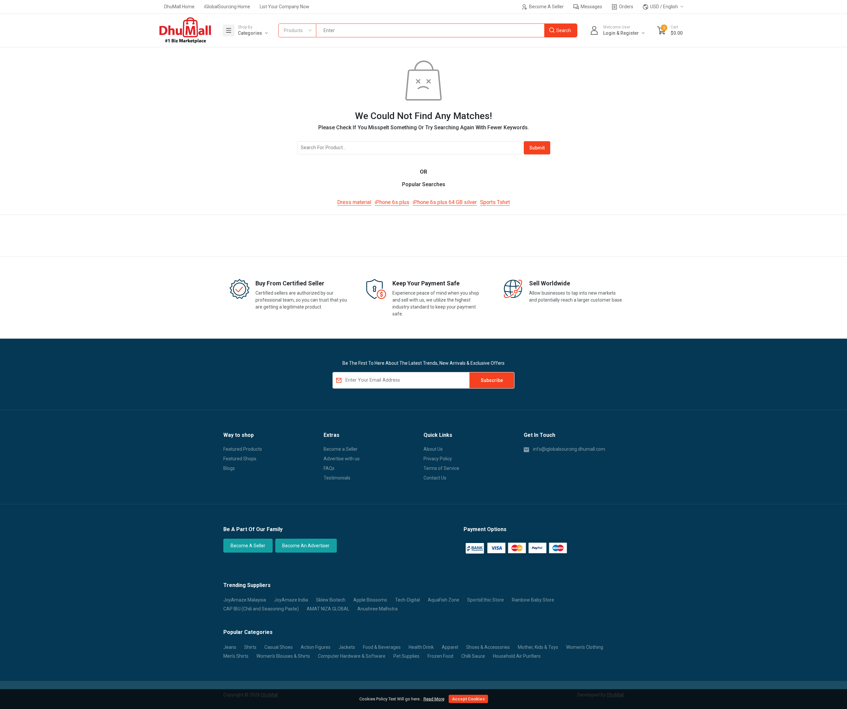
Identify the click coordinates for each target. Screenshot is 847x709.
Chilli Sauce (473, 656)
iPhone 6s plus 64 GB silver (445, 202)
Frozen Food (440, 656)
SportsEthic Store (485, 600)
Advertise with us (342, 458)
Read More (434, 698)
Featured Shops (239, 458)
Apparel (450, 647)
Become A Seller (546, 6)
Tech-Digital (407, 600)
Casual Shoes (278, 647)
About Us (433, 449)
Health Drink (421, 647)
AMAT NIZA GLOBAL (328, 608)
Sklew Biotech (330, 600)
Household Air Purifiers (517, 656)
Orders (625, 6)
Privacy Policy (438, 458)
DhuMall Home (179, 6)
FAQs (329, 468)
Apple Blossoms (370, 600)
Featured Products (242, 449)
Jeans (229, 647)
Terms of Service (441, 468)
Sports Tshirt (495, 202)
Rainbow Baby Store (533, 600)
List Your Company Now (284, 6)
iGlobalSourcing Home (227, 6)
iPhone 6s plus (392, 202)
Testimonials (337, 477)
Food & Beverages (382, 647)
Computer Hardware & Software (351, 656)
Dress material (354, 202)
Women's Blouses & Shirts (283, 656)
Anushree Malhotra (377, 608)
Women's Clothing (584, 647)
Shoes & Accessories (488, 647)
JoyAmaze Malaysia (244, 600)
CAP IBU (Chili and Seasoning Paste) (261, 608)
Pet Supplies (406, 656)
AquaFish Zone (443, 600)
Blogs (229, 468)
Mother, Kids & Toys (538, 647)
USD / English (663, 6)
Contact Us (435, 477)
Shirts (250, 647)
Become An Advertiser (306, 545)
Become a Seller (341, 449)
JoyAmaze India (291, 600)
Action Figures (316, 647)
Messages (591, 6)
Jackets (346, 647)
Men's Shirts (235, 656)
